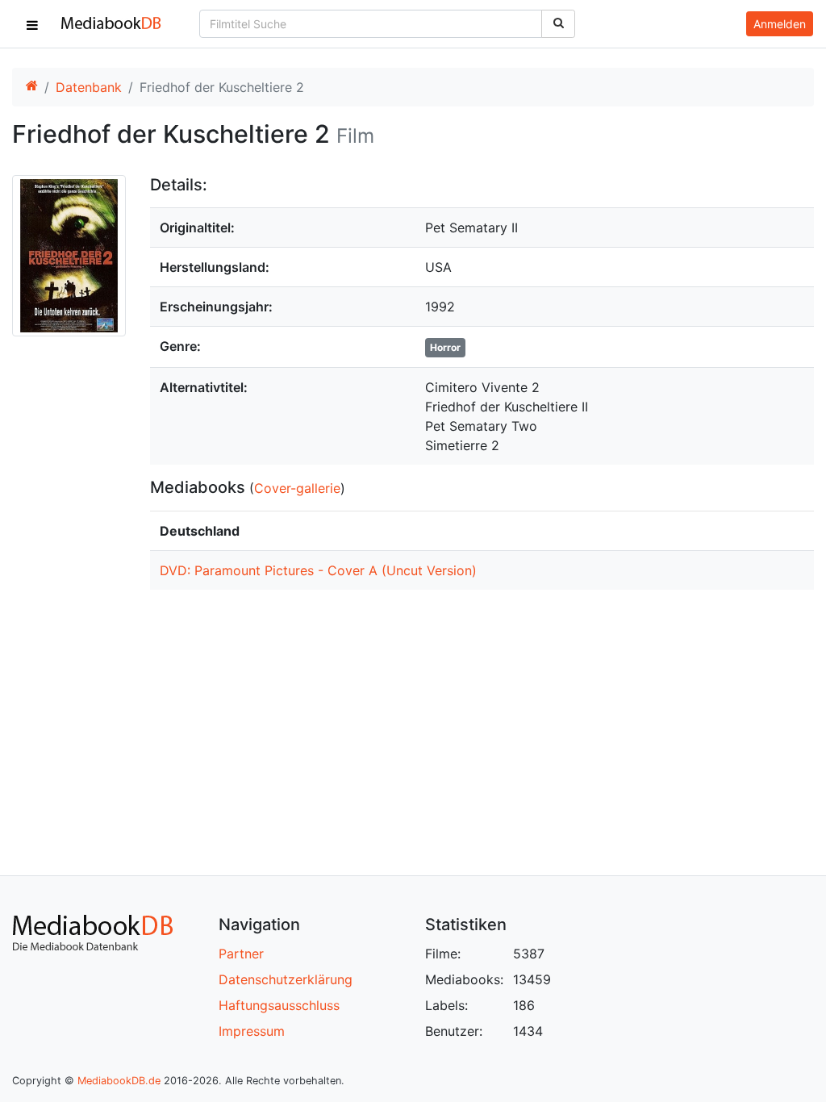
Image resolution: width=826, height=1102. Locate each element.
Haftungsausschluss (279, 1005)
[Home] (31, 87)
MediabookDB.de (119, 1081)
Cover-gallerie (297, 488)
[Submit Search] (558, 24)
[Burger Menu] (32, 24)
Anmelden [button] (779, 24)
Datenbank (89, 87)
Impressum (252, 1031)
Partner (241, 953)
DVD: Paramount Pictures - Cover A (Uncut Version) (318, 570)
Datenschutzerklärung (286, 979)
